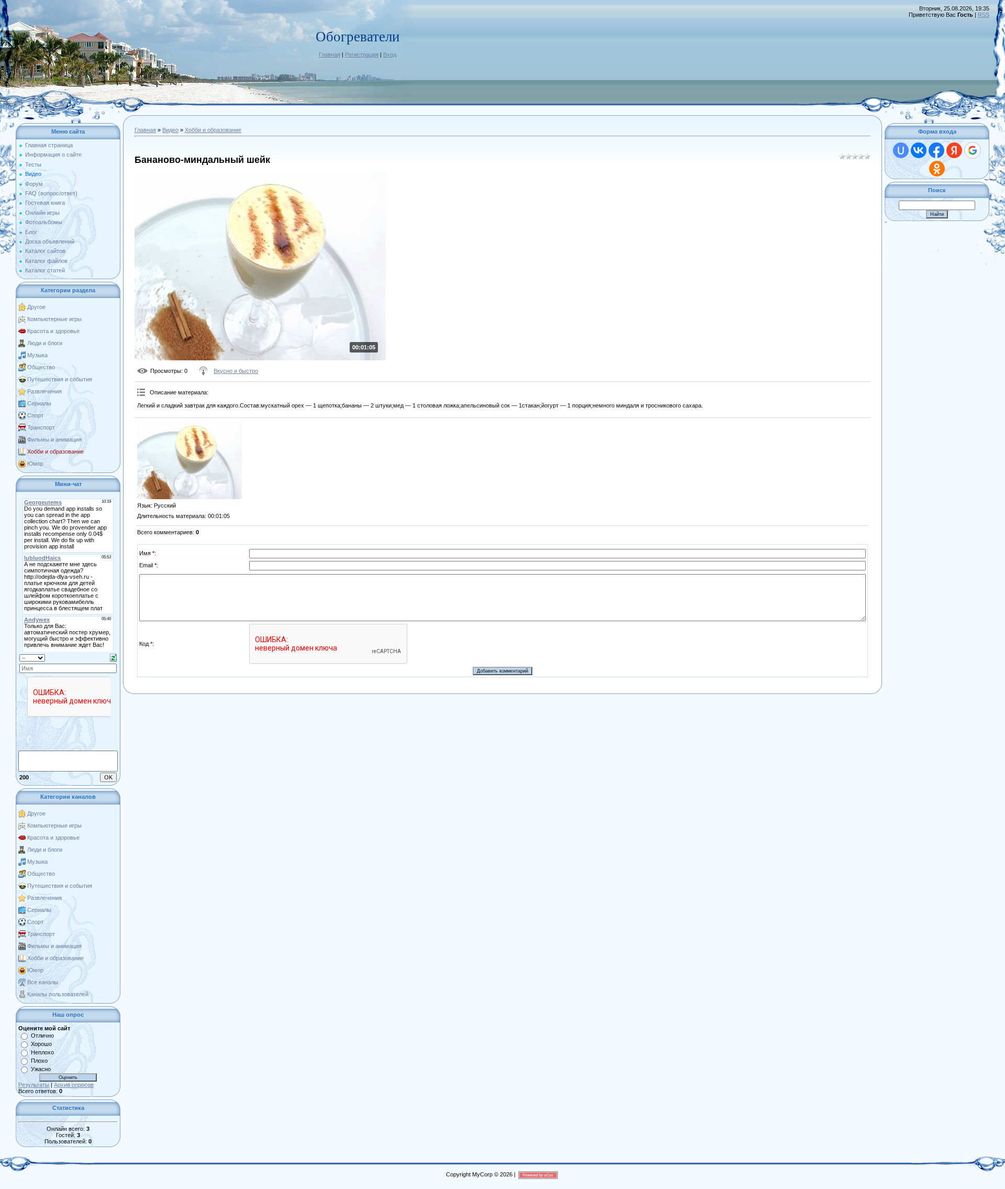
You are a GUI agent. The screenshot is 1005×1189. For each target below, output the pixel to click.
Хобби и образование (55, 451)
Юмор (35, 463)
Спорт (35, 415)
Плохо (39, 1061)
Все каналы (42, 982)
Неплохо (42, 1052)
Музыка (37, 355)
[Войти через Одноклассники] (937, 169)
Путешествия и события (59, 379)
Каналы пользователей (57, 994)
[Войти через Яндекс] (954, 150)
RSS (983, 15)
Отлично (42, 1035)
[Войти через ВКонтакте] (918, 150)
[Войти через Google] (972, 150)
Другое (36, 307)
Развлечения (44, 391)
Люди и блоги (44, 343)
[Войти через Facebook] (936, 150)
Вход (389, 54)
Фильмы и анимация (54, 439)
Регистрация (361, 54)
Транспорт (41, 427)
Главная (329, 54)
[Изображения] (189, 460)
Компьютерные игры (54, 319)
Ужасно (41, 1069)
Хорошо (41, 1044)
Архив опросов (74, 1085)
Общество (41, 367)
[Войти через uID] (901, 150)
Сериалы (39, 403)
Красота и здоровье (53, 331)
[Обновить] (113, 657)
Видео (170, 130)
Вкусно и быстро (236, 371)
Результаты (33, 1085)
